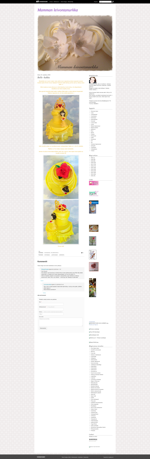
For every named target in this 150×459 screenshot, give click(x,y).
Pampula (93, 430)
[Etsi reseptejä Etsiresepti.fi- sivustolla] (94, 334)
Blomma (93, 351)
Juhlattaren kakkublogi (96, 364)
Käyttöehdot (80, 457)
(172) (93, 166)
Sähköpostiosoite (46, 307)
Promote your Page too (93, 324)
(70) (93, 175)
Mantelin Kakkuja (95, 386)
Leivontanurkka (47, 284)
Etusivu (51, 1)
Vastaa (42, 280)
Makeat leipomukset (95, 126)
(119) (93, 162)
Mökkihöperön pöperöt (96, 392)
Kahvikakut (93, 117)
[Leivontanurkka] (98, 323)
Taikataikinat (94, 419)
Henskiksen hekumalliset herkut (98, 427)
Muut (92, 131)
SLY (92, 140)
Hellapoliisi (93, 358)
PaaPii (92, 397)
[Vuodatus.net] (41, 457)
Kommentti (41, 316)
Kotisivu (50, 311)
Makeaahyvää (94, 382)
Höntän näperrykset (95, 361)
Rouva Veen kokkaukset (96, 407)
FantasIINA (93, 356)
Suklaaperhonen (94, 414)
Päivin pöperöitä (94, 404)
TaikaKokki (93, 417)
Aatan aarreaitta (94, 425)
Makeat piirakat (94, 127)
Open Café (93, 396)
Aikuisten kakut (94, 111)
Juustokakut (94, 116)
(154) (93, 169)
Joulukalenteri (94, 114)
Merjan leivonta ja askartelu (97, 389)
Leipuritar (93, 377)
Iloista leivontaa (94, 363)
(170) (93, 164)
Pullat (92, 137)
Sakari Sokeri (94, 409)
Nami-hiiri (93, 394)
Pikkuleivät (93, 135)
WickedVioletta (45, 269)
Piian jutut (93, 401)
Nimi (40, 302)
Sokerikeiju (93, 410)
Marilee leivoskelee (95, 387)
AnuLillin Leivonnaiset (96, 350)
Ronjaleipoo (93, 405)
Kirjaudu (96, 1)
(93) (93, 161)
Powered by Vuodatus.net (108, 457)
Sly (91, 142)
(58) (93, 159)
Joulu (92, 112)
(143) (93, 167)
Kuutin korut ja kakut (95, 373)
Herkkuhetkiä (94, 359)
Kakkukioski (94, 369)
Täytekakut (47, 254)
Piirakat (92, 134)
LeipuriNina (93, 376)
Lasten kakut (54, 254)
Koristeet (61, 254)
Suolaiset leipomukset (96, 144)
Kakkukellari (94, 368)
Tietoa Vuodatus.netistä (66, 457)
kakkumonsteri (94, 422)
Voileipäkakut (94, 149)
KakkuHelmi (93, 366)
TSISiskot (93, 415)
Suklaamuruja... (94, 412)
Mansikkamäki (94, 384)
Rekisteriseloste (74, 457)
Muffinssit (93, 129)
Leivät (92, 124)
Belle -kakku (44, 77)
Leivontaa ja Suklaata (96, 379)
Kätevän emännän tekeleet (97, 374)
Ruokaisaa (93, 139)
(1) (93, 157)
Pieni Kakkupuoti (95, 399)
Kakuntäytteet (94, 119)
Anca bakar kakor (95, 348)
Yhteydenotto (85, 457)
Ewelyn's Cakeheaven (96, 354)
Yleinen (92, 150)
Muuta (92, 132)
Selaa (64, 1)
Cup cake (93, 353)
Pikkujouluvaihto (94, 429)
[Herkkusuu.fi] (97, 337)
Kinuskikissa (94, 371)
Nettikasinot (56, 1)
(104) (93, 172)
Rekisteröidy (70, 1)
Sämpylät (93, 145)
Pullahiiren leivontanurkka (97, 402)
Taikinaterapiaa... (95, 420)
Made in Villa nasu (95, 381)
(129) (93, 170)
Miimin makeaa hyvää (96, 391)
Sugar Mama (94, 424)
